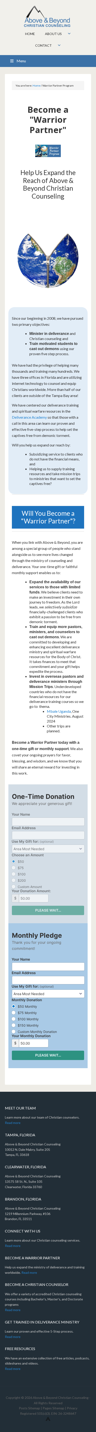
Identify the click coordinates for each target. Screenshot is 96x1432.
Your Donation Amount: (31, 891)
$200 (22, 880)
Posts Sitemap (29, 1408)
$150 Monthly (28, 1025)
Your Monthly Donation (31, 1036)
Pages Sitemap (53, 1408)
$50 (21, 861)
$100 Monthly (28, 1019)
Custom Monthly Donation (37, 1032)
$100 (22, 874)
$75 (21, 868)
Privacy (72, 1408)
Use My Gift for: (33, 841)
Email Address (24, 828)
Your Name (21, 814)
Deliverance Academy (29, 417)
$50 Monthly (27, 1006)
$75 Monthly (27, 1013)
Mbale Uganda (59, 711)
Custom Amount (30, 887)
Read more (13, 1123)
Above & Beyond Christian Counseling (48, 16)
